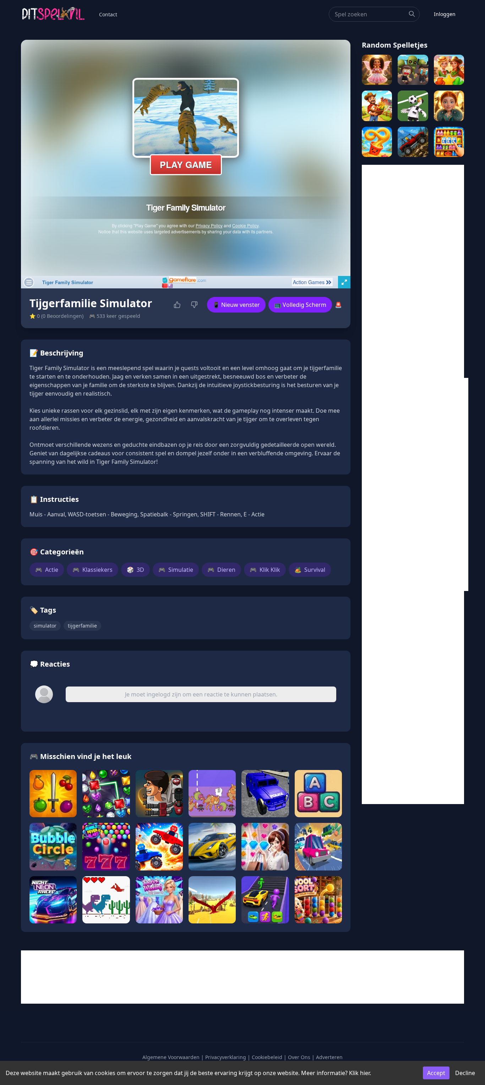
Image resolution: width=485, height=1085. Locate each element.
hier (365, 1073)
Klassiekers (92, 570)
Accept (436, 1073)
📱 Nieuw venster (236, 305)
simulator (45, 625)
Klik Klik (265, 570)
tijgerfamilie (82, 625)
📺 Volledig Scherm (300, 305)
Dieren (221, 570)
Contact (108, 14)
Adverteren (329, 1057)
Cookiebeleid (267, 1057)
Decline (465, 1073)
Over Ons (299, 1057)
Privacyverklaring (225, 1057)
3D (135, 570)
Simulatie (175, 570)
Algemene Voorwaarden (171, 1057)
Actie (46, 570)
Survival (309, 570)
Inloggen (445, 14)
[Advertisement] (413, 271)
